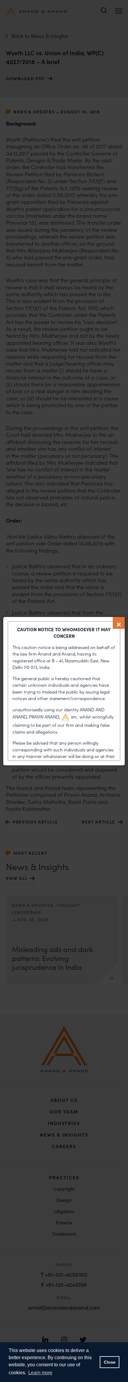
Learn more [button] (40, 1372)
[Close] (119, 623)
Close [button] (109, 1362)
